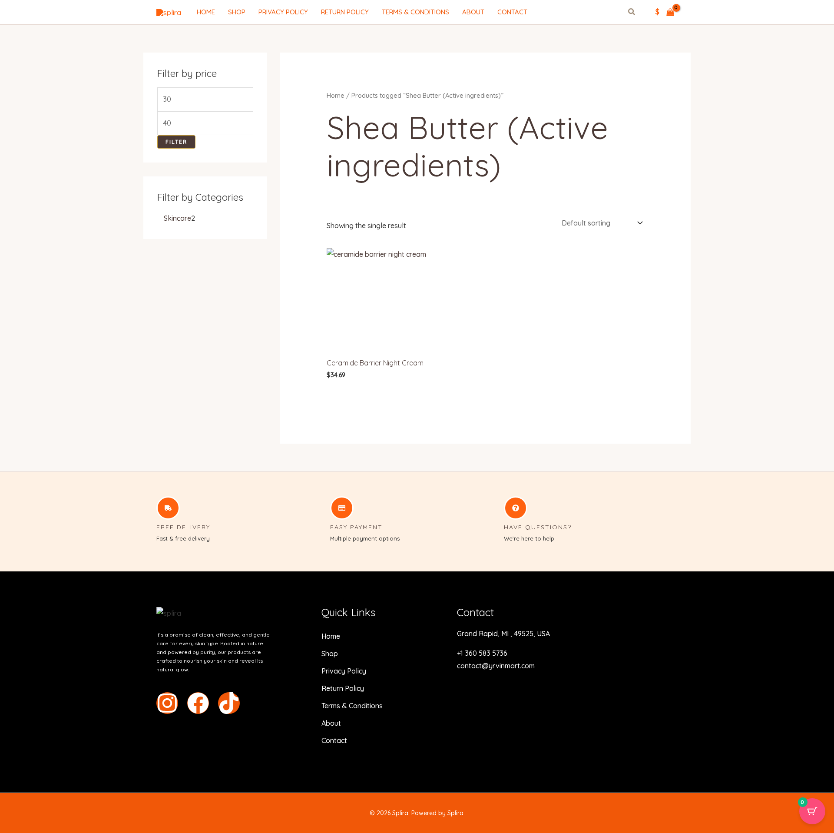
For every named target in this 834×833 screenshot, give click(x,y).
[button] (632, 13)
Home (206, 12)
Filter (176, 141)
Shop (236, 12)
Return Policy (345, 12)
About (473, 12)
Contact (512, 12)
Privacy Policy (283, 12)
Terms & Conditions (415, 12)
